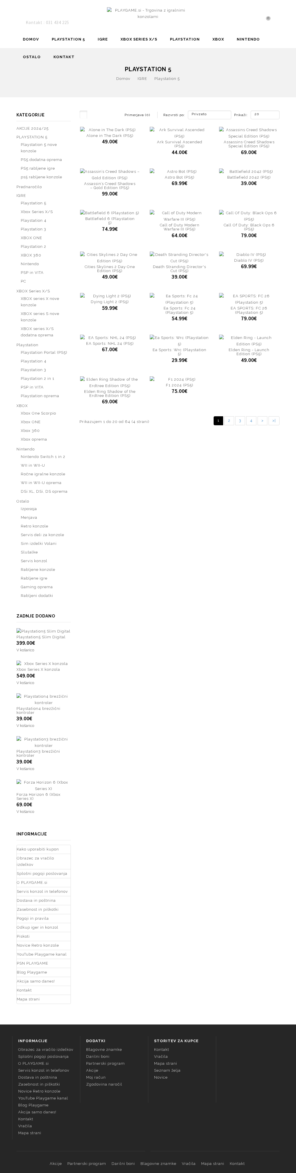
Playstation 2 (33, 246)
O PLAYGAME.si (32, 882)
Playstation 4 (34, 220)
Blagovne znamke (104, 1049)
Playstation (185, 39)
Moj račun (96, 1077)
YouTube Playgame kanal (42, 954)
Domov (31, 39)
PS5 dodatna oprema (41, 159)
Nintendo (248, 39)
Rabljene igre (34, 578)
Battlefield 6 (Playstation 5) (110, 221)
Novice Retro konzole (38, 945)
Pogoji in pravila (33, 918)
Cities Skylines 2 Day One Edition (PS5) (110, 269)
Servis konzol (34, 561)
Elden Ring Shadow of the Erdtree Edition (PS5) (110, 393)
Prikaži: (236, 115)
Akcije (92, 1070)
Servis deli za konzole (42, 535)
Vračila (25, 1126)
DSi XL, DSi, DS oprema (44, 491)
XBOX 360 (31, 255)
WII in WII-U (33, 465)
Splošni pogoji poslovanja (42, 873)
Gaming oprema (37, 587)
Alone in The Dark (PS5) (110, 135)
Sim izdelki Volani (39, 543)
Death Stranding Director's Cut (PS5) (179, 269)
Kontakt (64, 57)
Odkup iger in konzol (37, 927)
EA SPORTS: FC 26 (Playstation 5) (249, 310)
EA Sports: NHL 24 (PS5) (110, 343)
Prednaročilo (29, 187)
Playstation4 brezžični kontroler (38, 710)
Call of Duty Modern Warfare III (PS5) (179, 227)
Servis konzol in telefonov (42, 891)
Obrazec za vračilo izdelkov (35, 861)
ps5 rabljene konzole (41, 177)
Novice (161, 1077)
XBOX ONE (31, 238)
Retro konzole (34, 526)
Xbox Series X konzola (38, 669)
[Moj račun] (278, 22)
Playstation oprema (40, 396)
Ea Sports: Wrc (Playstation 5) (179, 352)
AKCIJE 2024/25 (32, 128)
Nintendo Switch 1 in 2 (43, 456)
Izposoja (29, 509)
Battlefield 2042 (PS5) (249, 177)
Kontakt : (36, 22)
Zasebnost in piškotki (38, 909)
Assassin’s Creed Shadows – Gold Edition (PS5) (110, 186)
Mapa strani (28, 999)
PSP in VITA (32, 272)
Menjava (29, 517)
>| (274, 420)
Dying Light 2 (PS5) (110, 302)
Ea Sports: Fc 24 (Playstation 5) (180, 310)
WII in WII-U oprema (41, 483)
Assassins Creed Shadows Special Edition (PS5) (249, 144)
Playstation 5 (167, 78)
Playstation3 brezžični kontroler (38, 753)
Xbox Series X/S (37, 212)
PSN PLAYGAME (32, 963)
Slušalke (29, 552)
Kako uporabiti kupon (38, 849)
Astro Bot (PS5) (180, 177)
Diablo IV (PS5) (249, 260)
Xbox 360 (30, 430)
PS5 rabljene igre (38, 168)
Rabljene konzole (38, 569)
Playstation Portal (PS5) (44, 352)
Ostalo (32, 57)
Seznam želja (167, 1070)
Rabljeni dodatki (37, 595)
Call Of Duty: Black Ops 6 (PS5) (249, 227)
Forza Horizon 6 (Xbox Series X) (38, 796)
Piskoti (23, 936)
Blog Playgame (32, 972)
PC (23, 281)
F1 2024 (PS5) (179, 385)
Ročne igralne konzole (43, 474)
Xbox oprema (34, 439)
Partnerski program (105, 1063)
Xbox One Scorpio (38, 413)
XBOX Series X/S (139, 39)
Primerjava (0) (137, 115)
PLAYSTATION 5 (68, 39)
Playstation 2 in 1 (37, 378)
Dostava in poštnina (36, 900)
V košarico (25, 650)
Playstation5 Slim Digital (41, 637)
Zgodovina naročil (104, 1084)
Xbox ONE (31, 422)
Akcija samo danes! (36, 981)
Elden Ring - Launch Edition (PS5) (249, 352)
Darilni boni (98, 1056)
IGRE (103, 39)
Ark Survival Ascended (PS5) (179, 144)
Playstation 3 (33, 229)
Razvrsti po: (174, 115)
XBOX (218, 39)
